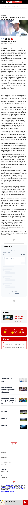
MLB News (4, 418)
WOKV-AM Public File (6, 462)
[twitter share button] (6, 39)
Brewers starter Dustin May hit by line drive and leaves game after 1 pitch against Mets (8, 401)
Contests (13, 6)
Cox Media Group (9, 485)
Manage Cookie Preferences (7, 491)
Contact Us (3, 452)
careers (22, 488)
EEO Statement (4, 460)
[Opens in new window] (23, 412)
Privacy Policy (12, 487)
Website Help (4, 477)
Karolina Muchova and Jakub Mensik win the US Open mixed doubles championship (8, 390)
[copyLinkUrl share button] (12, 39)
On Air (9, 6)
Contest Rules (4, 457)
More (17, 6)
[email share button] (9, 39)
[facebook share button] (2, 39)
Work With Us (4, 455)
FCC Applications (5, 465)
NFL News (4, 411)
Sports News (3, 6)
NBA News (4, 425)
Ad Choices (12, 488)
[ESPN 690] (14, 2)
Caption (24, 34)
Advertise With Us (5, 471)
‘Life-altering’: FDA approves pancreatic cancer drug (8, 380)
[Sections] (2, 2)
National (3, 15)
